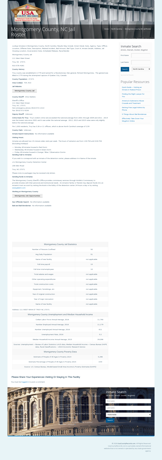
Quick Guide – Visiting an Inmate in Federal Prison (132, 88)
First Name (125, 55)
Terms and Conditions (21, 423)
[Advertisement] (60, 224)
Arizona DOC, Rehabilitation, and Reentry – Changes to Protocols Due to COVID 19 (79, 397)
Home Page (17, 397)
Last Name (125, 62)
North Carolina (116, 29)
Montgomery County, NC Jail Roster (138, 29)
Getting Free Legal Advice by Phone (133, 109)
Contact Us (16, 431)
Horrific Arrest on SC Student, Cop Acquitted (75, 422)
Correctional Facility (20, 410)
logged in (25, 382)
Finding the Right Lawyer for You (133, 95)
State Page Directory (20, 401)
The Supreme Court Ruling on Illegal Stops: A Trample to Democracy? (79, 414)
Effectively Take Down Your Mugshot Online (133, 120)
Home (106, 29)
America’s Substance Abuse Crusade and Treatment (133, 102)
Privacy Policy (17, 427)
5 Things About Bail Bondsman (134, 114)
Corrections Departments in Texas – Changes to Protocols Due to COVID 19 (80, 406)
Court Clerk (16, 414)
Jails (13, 406)
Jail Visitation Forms (20, 418)
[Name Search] (38, 13)
